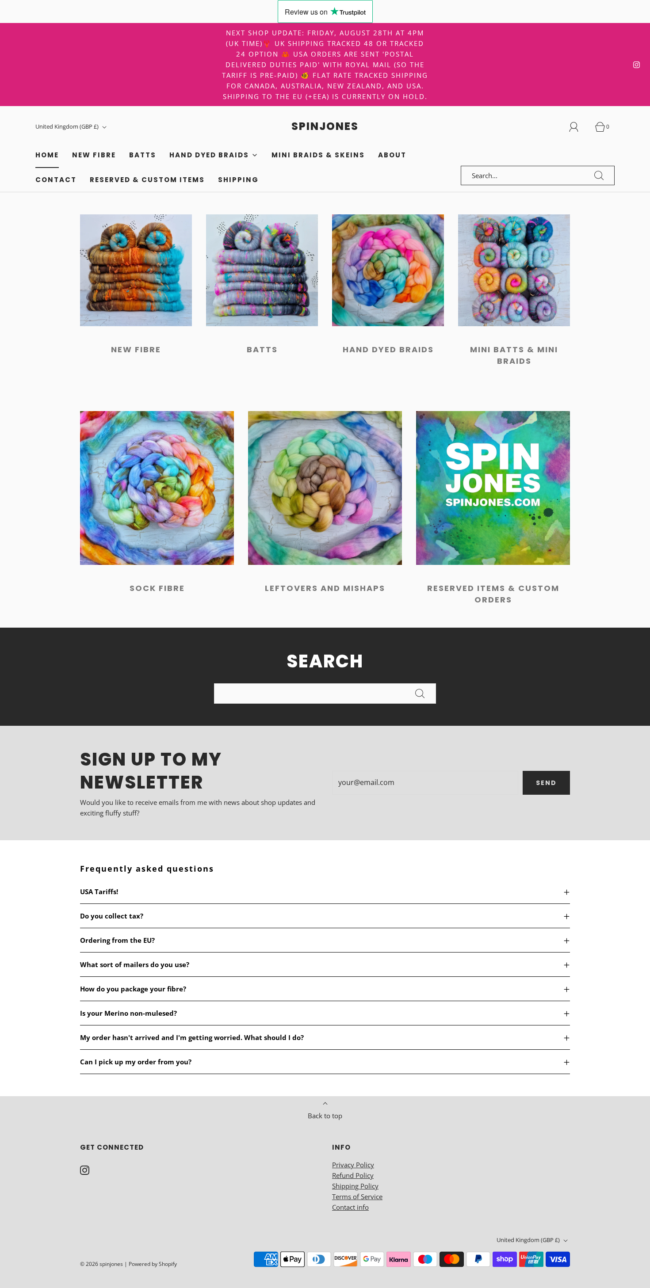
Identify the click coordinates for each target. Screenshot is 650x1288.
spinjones (325, 126)
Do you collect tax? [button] (111, 915)
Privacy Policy (353, 1164)
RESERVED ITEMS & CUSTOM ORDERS (493, 594)
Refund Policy (353, 1175)
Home (47, 155)
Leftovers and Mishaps (325, 588)
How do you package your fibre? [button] (133, 988)
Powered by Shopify (153, 1264)
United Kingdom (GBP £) (67, 126)
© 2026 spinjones (101, 1264)
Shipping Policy (355, 1185)
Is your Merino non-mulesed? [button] (128, 1013)
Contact (55, 179)
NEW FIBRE (136, 349)
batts (142, 155)
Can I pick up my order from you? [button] (135, 1061)
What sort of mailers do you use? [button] (134, 964)
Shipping (238, 179)
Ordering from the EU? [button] (117, 940)
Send (546, 782)
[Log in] (579, 127)
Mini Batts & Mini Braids (514, 355)
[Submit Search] (599, 175)
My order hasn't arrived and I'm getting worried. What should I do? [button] (192, 1037)
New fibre (94, 155)
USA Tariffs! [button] (99, 891)
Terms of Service (357, 1196)
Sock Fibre (157, 588)
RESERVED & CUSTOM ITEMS (147, 179)
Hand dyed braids (388, 349)
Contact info (350, 1207)
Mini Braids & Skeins (318, 155)
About (392, 155)
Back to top (325, 1115)
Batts (262, 349)
